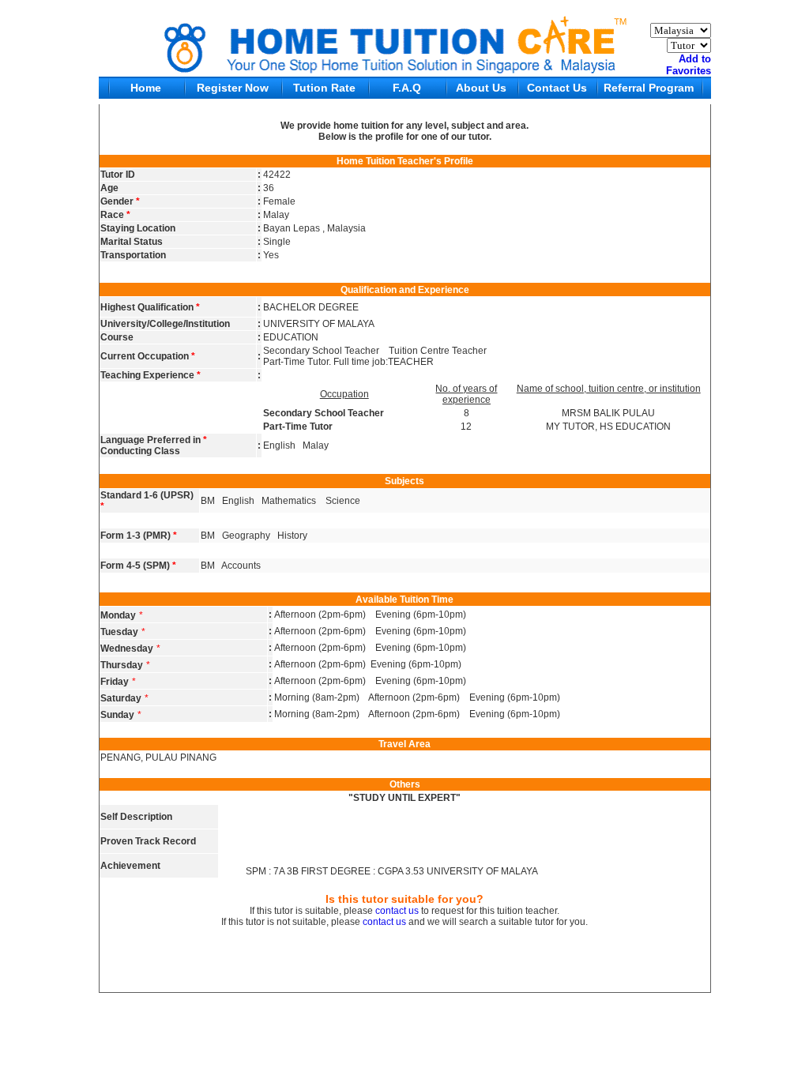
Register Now (233, 87)
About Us (481, 87)
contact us (397, 910)
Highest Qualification (150, 307)
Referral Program (649, 87)
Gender (120, 201)
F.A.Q (407, 87)
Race (115, 214)
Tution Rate (324, 87)
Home (145, 87)
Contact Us (557, 87)
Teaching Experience (150, 375)
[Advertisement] (404, 1030)
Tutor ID (117, 174)
